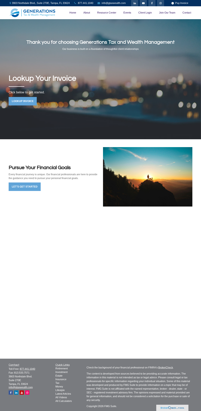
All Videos (61, 397)
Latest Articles (63, 393)
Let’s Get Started (25, 186)
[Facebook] (151, 3)
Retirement (61, 368)
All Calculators (63, 401)
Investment (61, 372)
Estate (58, 375)
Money (59, 386)
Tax (57, 383)
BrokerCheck (165, 367)
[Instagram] (27, 392)
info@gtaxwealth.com (114, 3)
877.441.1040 (85, 3)
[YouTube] (143, 3)
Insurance (60, 379)
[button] (72, 13)
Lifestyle (60, 390)
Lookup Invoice (23, 101)
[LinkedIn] (134, 3)
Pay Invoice (181, 3)
